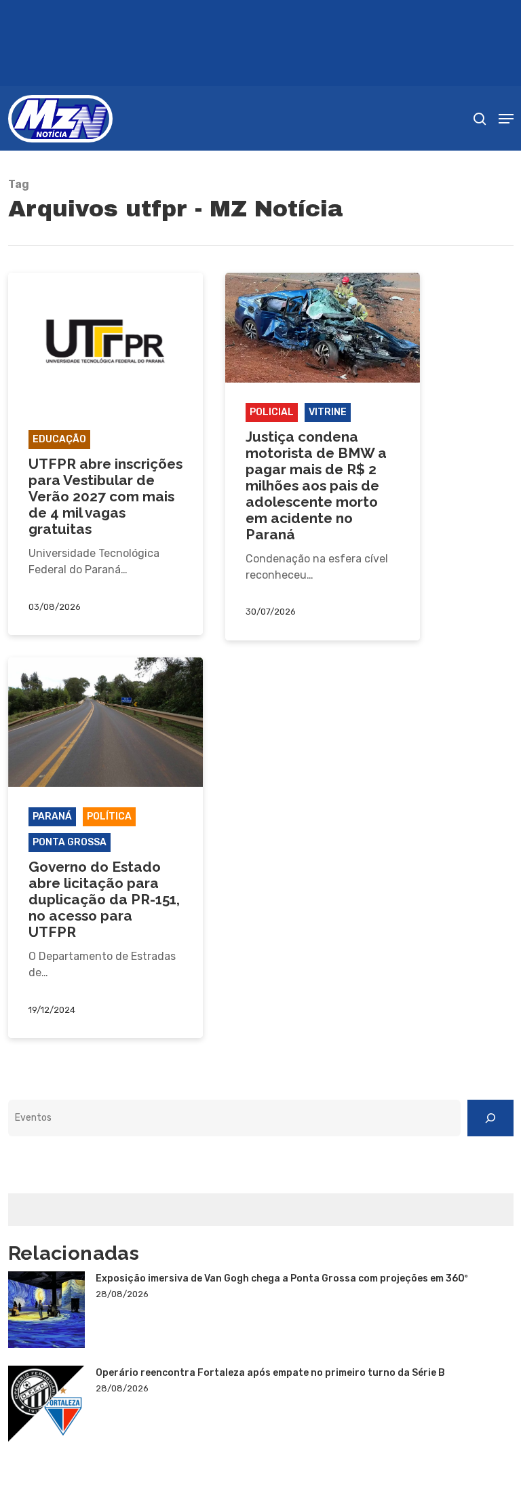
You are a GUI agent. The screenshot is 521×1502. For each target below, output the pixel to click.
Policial (272, 412)
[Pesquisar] (490, 1118)
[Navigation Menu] (506, 119)
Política (109, 816)
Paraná (52, 816)
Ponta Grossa (70, 842)
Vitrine (328, 412)
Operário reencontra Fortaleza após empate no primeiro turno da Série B (270, 1373)
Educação (59, 439)
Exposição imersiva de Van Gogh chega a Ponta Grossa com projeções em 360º (282, 1278)
